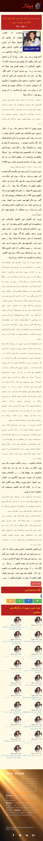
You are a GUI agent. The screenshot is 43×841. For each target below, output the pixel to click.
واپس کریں (36, 583)
